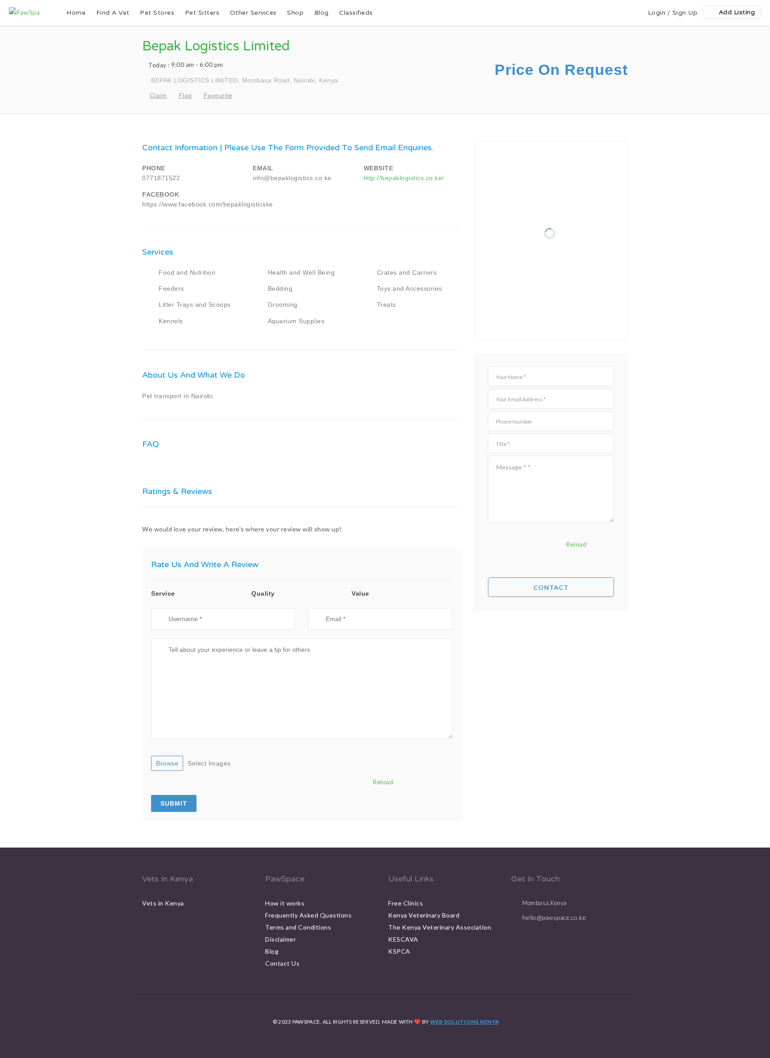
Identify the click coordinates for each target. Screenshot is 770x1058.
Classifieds (356, 12)
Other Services (253, 12)
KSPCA (399, 951)
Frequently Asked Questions (308, 915)
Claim (158, 95)
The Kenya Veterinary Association (439, 927)
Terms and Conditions (298, 927)
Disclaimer (280, 939)
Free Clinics (405, 903)
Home (76, 12)
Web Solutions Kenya (465, 1021)
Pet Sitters (202, 12)
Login (657, 12)
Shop (295, 12)
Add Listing (737, 12)
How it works (284, 903)
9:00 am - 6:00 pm (185, 65)
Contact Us (282, 963)
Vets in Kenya (163, 903)
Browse (167, 763)
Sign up (685, 12)
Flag (185, 95)
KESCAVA (403, 939)
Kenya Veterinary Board (423, 915)
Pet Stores (157, 12)
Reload (383, 782)
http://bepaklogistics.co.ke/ (404, 177)
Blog (321, 12)
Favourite (218, 95)
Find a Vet (113, 12)
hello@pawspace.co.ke (554, 917)
